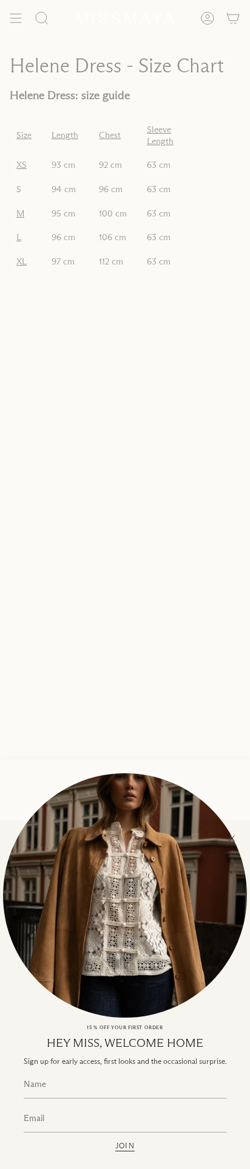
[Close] (232, 838)
